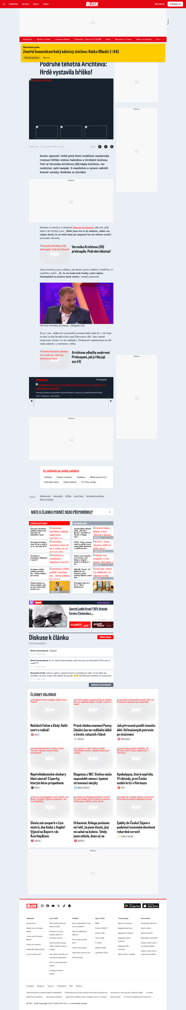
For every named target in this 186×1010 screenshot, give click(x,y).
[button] (132, 906)
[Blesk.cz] (92, 4)
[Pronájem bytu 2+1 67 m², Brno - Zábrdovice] (103, 587)
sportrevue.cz (99, 551)
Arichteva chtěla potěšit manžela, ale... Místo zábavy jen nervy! (38, 572)
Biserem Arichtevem (83, 227)
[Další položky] (163, 39)
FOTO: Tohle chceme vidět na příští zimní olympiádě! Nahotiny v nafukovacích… (83, 545)
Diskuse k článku (49, 637)
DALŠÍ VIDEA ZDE (103, 602)
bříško (68, 496)
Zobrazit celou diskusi (101, 684)
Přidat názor (105, 637)
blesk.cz (97, 538)
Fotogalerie (42, 380)
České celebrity (69, 482)
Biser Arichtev (46, 499)
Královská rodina (51, 482)
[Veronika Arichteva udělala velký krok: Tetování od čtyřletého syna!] (59, 533)
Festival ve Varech (64, 477)
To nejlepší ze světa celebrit (61, 470)
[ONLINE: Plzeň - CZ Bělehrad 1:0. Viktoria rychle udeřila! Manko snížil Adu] (103, 573)
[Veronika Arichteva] (40, 80)
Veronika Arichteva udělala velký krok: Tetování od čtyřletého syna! (38, 532)
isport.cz (97, 565)
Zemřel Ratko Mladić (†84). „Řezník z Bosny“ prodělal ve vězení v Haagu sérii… (82, 533)
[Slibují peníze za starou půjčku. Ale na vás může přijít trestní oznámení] (59, 587)
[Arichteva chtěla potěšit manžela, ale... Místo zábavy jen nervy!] (59, 573)
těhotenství (45, 496)
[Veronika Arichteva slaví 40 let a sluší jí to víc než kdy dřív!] (59, 546)
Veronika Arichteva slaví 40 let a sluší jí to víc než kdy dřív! (38, 544)
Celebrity (48, 477)
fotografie (57, 496)
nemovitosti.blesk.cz (102, 592)
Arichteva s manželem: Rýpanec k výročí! (38, 558)
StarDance (81, 477)
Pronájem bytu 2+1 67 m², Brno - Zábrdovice (82, 585)
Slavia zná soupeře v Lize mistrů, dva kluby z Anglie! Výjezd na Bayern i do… (83, 560)
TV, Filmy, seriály (88, 482)
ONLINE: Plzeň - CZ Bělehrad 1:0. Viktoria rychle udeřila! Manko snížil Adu (83, 573)
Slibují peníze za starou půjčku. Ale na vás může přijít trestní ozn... (38, 586)
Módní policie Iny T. (98, 477)
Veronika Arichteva (95, 496)
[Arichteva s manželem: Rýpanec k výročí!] (59, 560)
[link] (42, 906)
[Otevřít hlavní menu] (4, 4)
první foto (78, 496)
